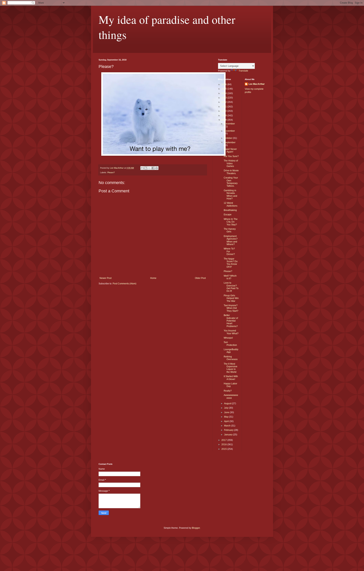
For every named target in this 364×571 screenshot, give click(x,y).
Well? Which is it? (230, 277)
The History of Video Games (231, 163)
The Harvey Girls (230, 230)
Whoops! (228, 338)
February (229, 430)
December (229, 123)
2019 (224, 115)
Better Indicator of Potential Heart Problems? (231, 321)
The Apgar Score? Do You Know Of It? (231, 262)
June (227, 412)
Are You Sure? (231, 156)
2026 (224, 84)
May (226, 416)
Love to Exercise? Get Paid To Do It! (231, 287)
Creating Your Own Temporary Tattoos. (231, 181)
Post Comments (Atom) (124, 283)
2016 (224, 444)
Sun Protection (230, 343)
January (228, 434)
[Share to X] (149, 168)
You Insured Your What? (231, 332)
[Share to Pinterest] (156, 168)
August (228, 403)
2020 (224, 111)
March (227, 425)
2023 (224, 97)
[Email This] (142, 168)
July (226, 408)
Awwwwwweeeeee (231, 396)
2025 (224, 88)
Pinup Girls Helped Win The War (231, 298)
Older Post (200, 278)
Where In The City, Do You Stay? (231, 222)
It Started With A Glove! (231, 377)
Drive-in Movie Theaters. (231, 172)
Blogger (196, 528)
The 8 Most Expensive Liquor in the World (230, 368)
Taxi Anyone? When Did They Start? (231, 308)
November (229, 131)
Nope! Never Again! (230, 150)
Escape (227, 214)
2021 (224, 106)
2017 (224, 440)
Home (153, 278)
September (229, 142)
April (226, 421)
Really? (228, 390)
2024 (224, 93)
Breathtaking (230, 210)
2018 (224, 120)
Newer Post (105, 278)
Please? (111, 172)
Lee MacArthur (257, 84)
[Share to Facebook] (153, 168)
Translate (243, 70)
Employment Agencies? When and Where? (231, 240)
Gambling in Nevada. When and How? (230, 194)
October (228, 138)
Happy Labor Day (230, 385)
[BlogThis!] (146, 168)
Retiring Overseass (231, 358)
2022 (224, 102)
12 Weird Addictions (230, 204)
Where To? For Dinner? (229, 251)
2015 (224, 449)
